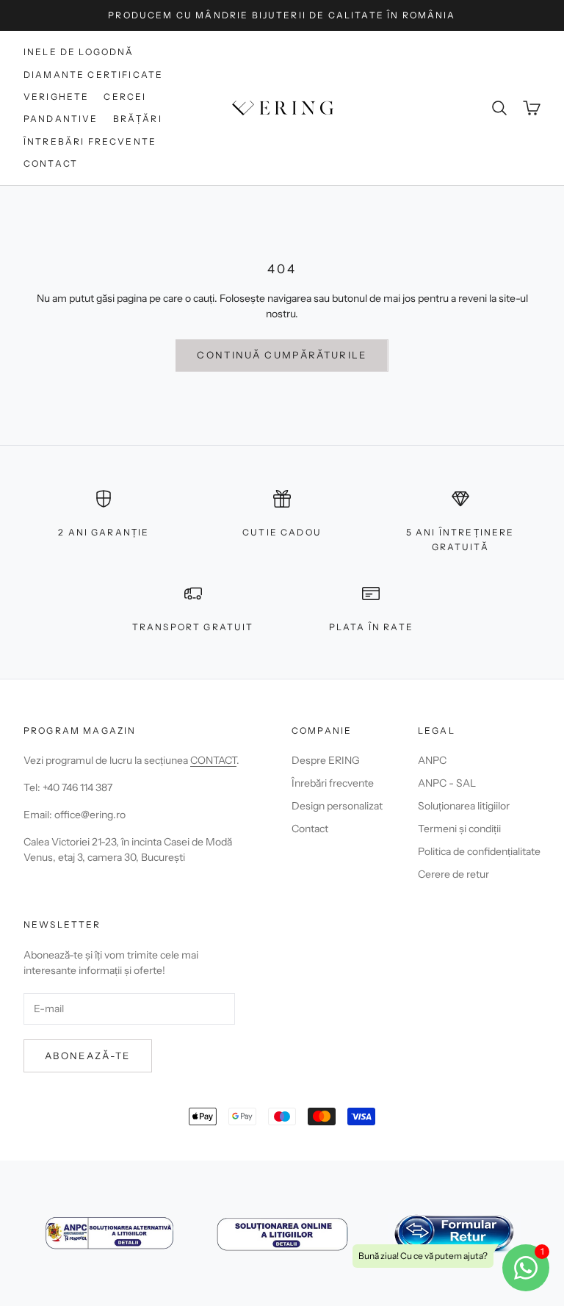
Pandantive (61, 118)
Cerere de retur (453, 874)
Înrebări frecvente (333, 783)
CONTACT (213, 760)
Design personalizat (337, 805)
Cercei (125, 96)
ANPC (432, 760)
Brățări (137, 118)
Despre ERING (326, 760)
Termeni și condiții (459, 828)
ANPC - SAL (447, 783)
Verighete (56, 96)
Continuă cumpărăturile (281, 355)
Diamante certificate (93, 74)
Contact (51, 163)
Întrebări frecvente (90, 141)
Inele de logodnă (79, 51)
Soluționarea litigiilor (464, 805)
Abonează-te (88, 1055)
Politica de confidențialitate (479, 851)
